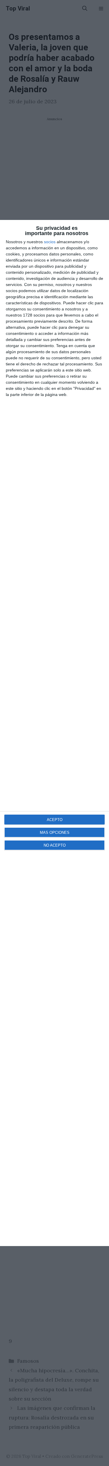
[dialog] (54, 733)
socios (50, 242)
